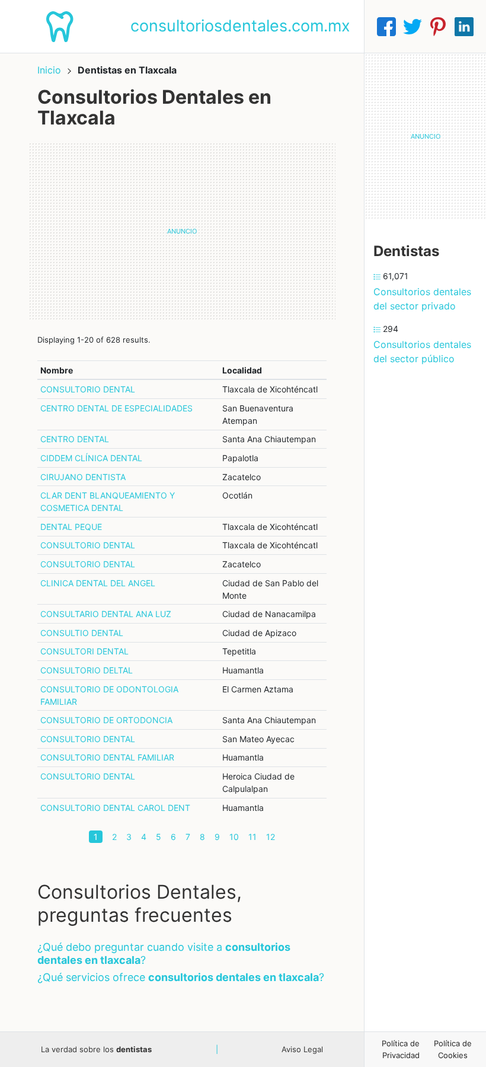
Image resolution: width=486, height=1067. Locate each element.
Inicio (49, 70)
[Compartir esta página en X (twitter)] (412, 26)
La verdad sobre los (96, 1049)
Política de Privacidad (401, 1049)
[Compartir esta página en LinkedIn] (464, 26)
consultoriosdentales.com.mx (240, 26)
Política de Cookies (453, 1049)
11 (252, 837)
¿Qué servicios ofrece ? (180, 977)
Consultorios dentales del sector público (422, 351)
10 (234, 837)
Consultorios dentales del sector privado (422, 299)
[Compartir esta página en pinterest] (438, 26)
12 (270, 837)
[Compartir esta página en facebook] (386, 26)
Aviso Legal (302, 1049)
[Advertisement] (182, 231)
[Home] (60, 25)
